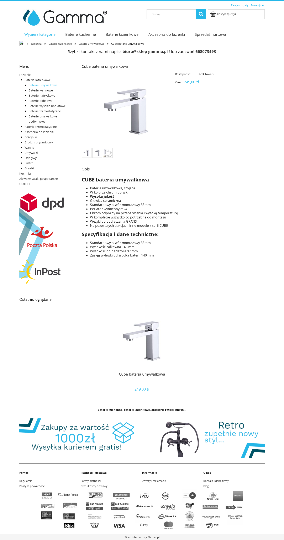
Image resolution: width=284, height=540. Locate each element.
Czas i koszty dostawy (94, 486)
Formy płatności (91, 481)
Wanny (29, 147)
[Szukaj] (201, 14)
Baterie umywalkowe (43, 85)
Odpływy (31, 158)
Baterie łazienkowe (38, 80)
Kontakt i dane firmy (216, 481)
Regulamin (25, 481)
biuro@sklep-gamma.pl (145, 51)
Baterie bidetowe (40, 101)
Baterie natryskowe (42, 95)
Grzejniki (31, 137)
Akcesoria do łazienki (39, 132)
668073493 (205, 51)
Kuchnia (25, 173)
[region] (142, 438)
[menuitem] (39, 34)
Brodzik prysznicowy (39, 142)
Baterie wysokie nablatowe (47, 106)
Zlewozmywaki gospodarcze (38, 179)
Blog (206, 486)
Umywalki (31, 153)
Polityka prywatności (32, 486)
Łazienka (25, 75)
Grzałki (29, 168)
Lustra (29, 163)
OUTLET (24, 184)
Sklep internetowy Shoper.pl (142, 537)
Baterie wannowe (41, 90)
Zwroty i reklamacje (154, 481)
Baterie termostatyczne (45, 111)
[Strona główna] (63, 17)
